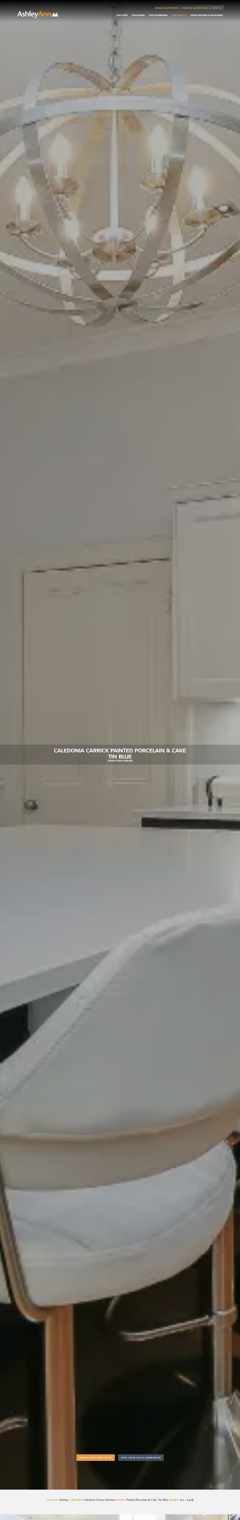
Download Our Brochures (195, 8)
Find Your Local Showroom (141, 1457)
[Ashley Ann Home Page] (37, 17)
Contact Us (216, 8)
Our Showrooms (158, 15)
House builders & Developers (207, 15)
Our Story (122, 15)
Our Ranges (138, 15)
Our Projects (179, 15)
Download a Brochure (95, 1457)
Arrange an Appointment (167, 8)
